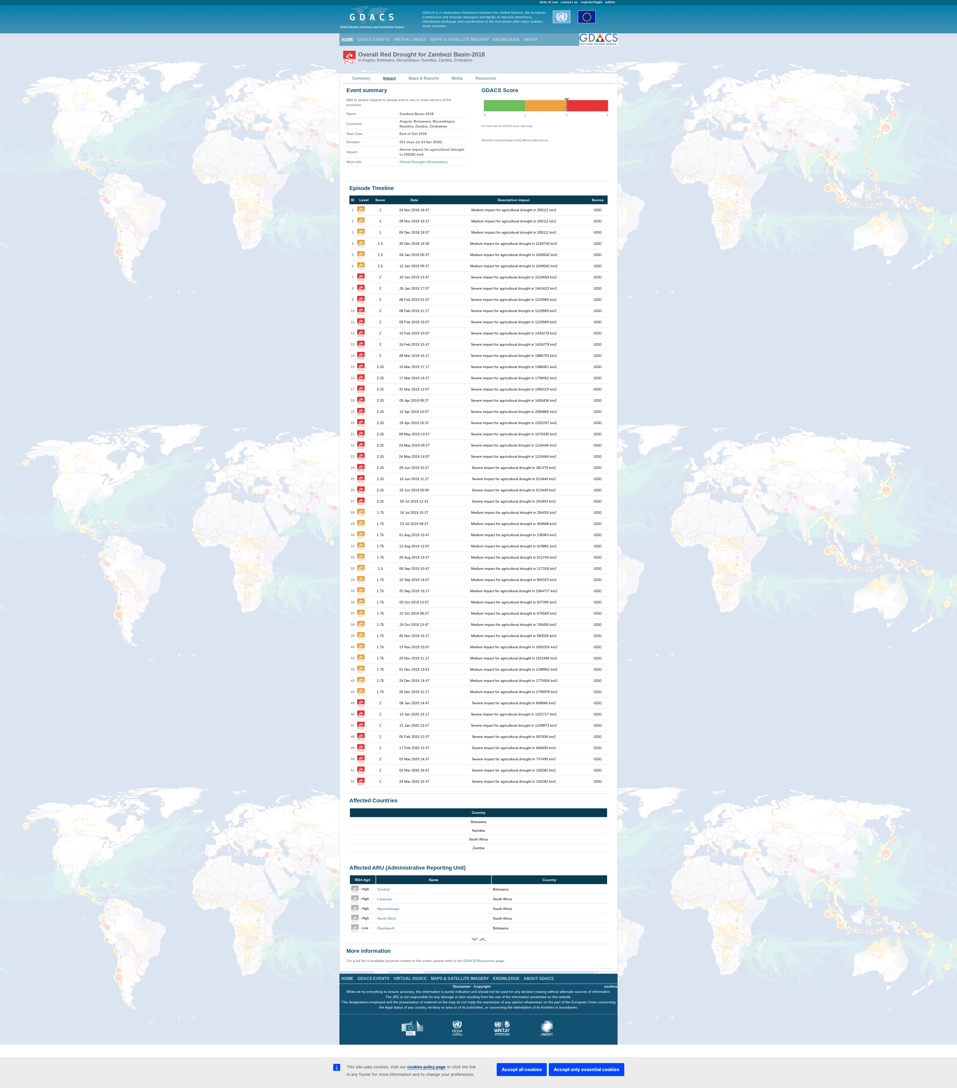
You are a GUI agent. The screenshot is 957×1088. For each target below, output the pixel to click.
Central (383, 889)
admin (610, 2)
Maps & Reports (423, 78)
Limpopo (385, 899)
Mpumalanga (388, 909)
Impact (389, 78)
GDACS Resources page (483, 961)
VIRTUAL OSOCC (410, 39)
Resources (486, 78)
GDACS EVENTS (373, 39)
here (529, 126)
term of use (549, 2)
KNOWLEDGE (506, 39)
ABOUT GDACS (539, 978)
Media (457, 78)
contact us (569, 2)
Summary (361, 78)
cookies (611, 986)
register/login (592, 2)
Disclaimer (462, 986)
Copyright (482, 986)
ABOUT (531, 39)
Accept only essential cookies (586, 1069)
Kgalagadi (386, 928)
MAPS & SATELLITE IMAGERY (460, 39)
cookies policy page (426, 1066)
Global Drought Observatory (423, 162)
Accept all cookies (522, 1069)
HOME (347, 39)
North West (386, 918)
